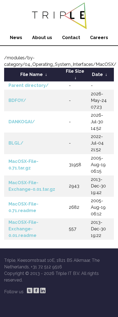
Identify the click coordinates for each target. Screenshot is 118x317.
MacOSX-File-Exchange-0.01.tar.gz (32, 186)
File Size (75, 71)
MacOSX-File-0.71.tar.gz (23, 165)
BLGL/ (16, 143)
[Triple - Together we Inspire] (59, 15)
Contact (71, 37)
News (16, 37)
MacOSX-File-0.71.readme (23, 207)
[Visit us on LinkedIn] (43, 290)
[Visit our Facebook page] (36, 290)
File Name (31, 74)
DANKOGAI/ (22, 121)
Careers (99, 37)
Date (97, 74)
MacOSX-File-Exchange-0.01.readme (23, 229)
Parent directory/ (29, 85)
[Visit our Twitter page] (29, 290)
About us (42, 37)
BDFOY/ (17, 100)
